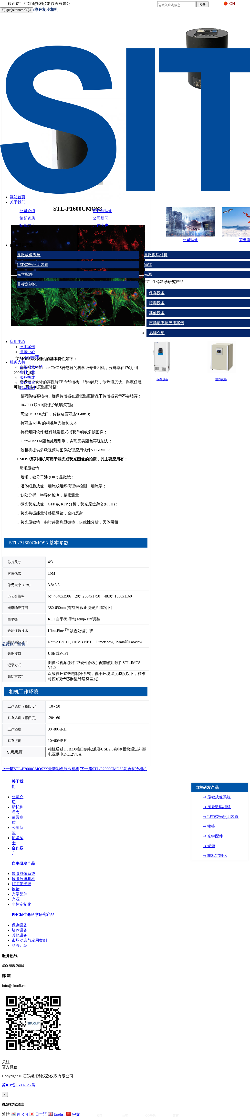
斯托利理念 (102, 211)
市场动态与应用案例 (166, 323)
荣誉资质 (27, 218)
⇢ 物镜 (209, 826)
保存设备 (157, 293)
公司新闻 (100, 218)
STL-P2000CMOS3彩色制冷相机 (113, 769)
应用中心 (17, 342)
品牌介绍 (157, 333)
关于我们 (17, 202)
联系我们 (27, 388)
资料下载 (27, 372)
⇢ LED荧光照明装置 (221, 817)
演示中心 (27, 352)
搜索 (202, 5)
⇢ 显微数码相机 (217, 807)
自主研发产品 (23, 863)
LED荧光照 (21, 884)
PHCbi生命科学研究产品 (33, 914)
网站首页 (17, 197)
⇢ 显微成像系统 (217, 797)
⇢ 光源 (209, 846)
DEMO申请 (29, 357)
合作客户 (100, 225)
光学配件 (25, 274)
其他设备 (157, 313)
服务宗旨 (27, 382)
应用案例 (27, 347)
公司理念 (190, 240)
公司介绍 (27, 211)
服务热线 (27, 377)
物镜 (148, 265)
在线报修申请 (31, 367)
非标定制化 (27, 284)
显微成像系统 (29, 255)
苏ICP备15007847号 (18, 1085)
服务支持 (17, 362)
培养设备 (157, 303)
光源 (148, 274)
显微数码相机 (155, 255)
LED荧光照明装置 (32, 265)
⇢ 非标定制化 (215, 855)
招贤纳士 (27, 225)
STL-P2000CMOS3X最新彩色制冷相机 (40, 769)
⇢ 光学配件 (213, 836)
